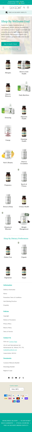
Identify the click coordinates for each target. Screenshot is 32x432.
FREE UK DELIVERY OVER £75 (18, 12)
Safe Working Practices (10, 301)
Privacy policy (22, 406)
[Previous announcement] (3, 2)
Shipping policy (21, 409)
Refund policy (14, 406)
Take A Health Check (10, 44)
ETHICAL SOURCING (22, 423)
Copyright (6, 316)
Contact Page (13, 341)
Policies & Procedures (9, 320)
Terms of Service (8, 331)
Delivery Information (9, 289)
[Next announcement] (29, 2)
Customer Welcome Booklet (11, 363)
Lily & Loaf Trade (15, 404)
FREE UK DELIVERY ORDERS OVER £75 (16, 425)
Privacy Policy (7, 323)
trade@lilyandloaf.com (10, 350)
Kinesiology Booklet (9, 366)
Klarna (5, 293)
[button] (3, 7)
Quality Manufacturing (11, 49)
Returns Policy (7, 327)
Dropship (6, 305)
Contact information (17, 411)
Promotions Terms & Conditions (12, 297)
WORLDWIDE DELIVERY (10, 420)
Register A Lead (7, 370)
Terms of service (12, 409)
